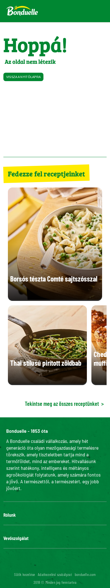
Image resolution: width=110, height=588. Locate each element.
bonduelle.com (85, 574)
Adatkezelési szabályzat (55, 574)
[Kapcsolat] (64, 11)
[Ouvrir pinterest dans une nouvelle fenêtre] (72, 564)
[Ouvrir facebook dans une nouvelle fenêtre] (31, 564)
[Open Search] (78, 11)
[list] (55, 345)
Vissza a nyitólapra (23, 77)
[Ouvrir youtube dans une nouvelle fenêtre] (58, 564)
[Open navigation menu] (96, 11)
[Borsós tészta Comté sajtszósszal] (55, 298)
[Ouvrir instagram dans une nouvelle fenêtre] (44, 564)
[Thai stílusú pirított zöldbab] (47, 382)
